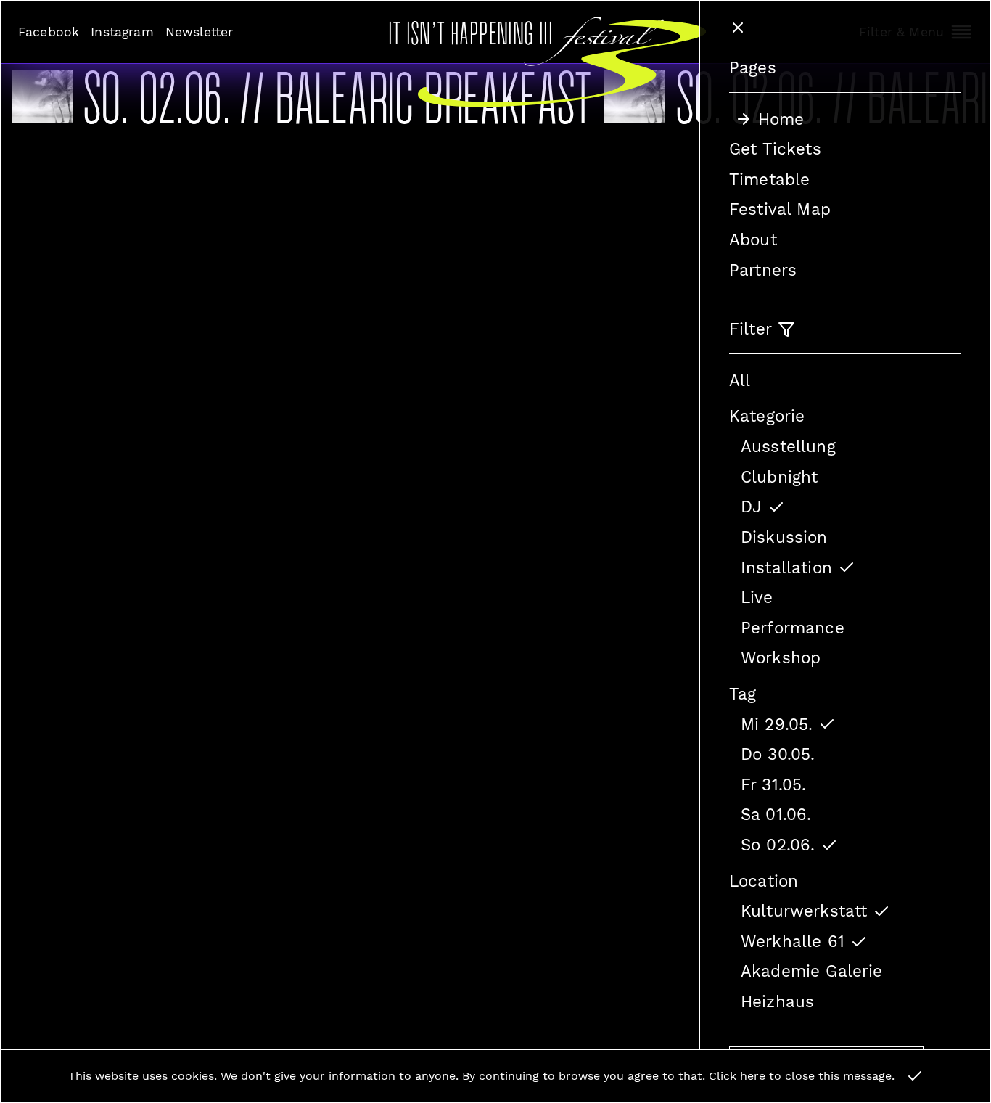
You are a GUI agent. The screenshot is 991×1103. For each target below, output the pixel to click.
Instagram (122, 32)
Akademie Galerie (812, 970)
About (753, 239)
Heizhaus (777, 1001)
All (739, 380)
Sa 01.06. (776, 814)
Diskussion (784, 537)
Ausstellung (788, 446)
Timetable (769, 179)
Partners (763, 270)
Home (781, 119)
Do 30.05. (778, 754)
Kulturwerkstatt (804, 910)
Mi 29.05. (777, 724)
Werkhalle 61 (792, 941)
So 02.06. (778, 844)
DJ (751, 506)
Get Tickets (775, 148)
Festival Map (780, 209)
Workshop (781, 657)
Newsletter (199, 32)
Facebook (48, 32)
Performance (792, 627)
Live (757, 597)
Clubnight (779, 476)
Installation (786, 567)
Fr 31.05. (773, 784)
